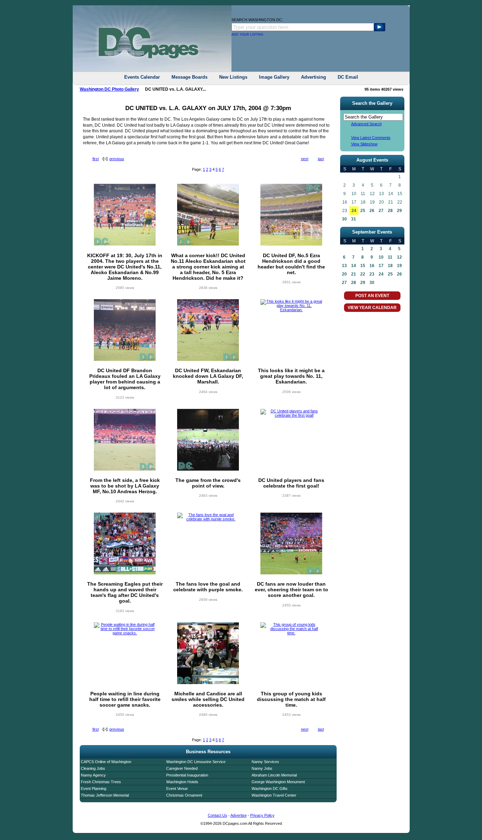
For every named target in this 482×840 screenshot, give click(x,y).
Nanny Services (265, 762)
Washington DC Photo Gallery (109, 89)
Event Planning (93, 788)
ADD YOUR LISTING (247, 34)
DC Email (348, 77)
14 (353, 265)
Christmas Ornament (184, 795)
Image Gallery (274, 77)
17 (381, 265)
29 (399, 210)
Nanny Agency (93, 775)
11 (390, 257)
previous (116, 159)
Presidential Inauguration (187, 775)
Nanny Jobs (262, 768)
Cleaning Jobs (93, 768)
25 (362, 210)
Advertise (238, 815)
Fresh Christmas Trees (101, 782)
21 (353, 274)
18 (390, 265)
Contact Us (217, 815)
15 (362, 265)
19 (399, 265)
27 (381, 210)
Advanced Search (366, 124)
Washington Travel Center (274, 795)
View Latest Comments (371, 137)
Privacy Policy (262, 815)
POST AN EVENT (372, 295)
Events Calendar (142, 77)
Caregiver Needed (182, 768)
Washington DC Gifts (270, 788)
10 (381, 257)
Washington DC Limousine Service (195, 762)
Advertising (313, 77)
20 (344, 274)
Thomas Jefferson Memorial (105, 795)
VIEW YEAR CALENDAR (372, 307)
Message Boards (189, 77)
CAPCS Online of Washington (106, 762)
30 (344, 219)
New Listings (233, 77)
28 (390, 210)
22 (362, 274)
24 (353, 210)
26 (371, 210)
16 (371, 265)
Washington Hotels (182, 782)
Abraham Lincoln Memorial (274, 775)
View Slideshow (364, 144)
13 (344, 265)
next (304, 159)
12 (399, 257)
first (95, 159)
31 (353, 219)
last (321, 159)
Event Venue (177, 788)
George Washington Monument (278, 782)
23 (371, 274)
